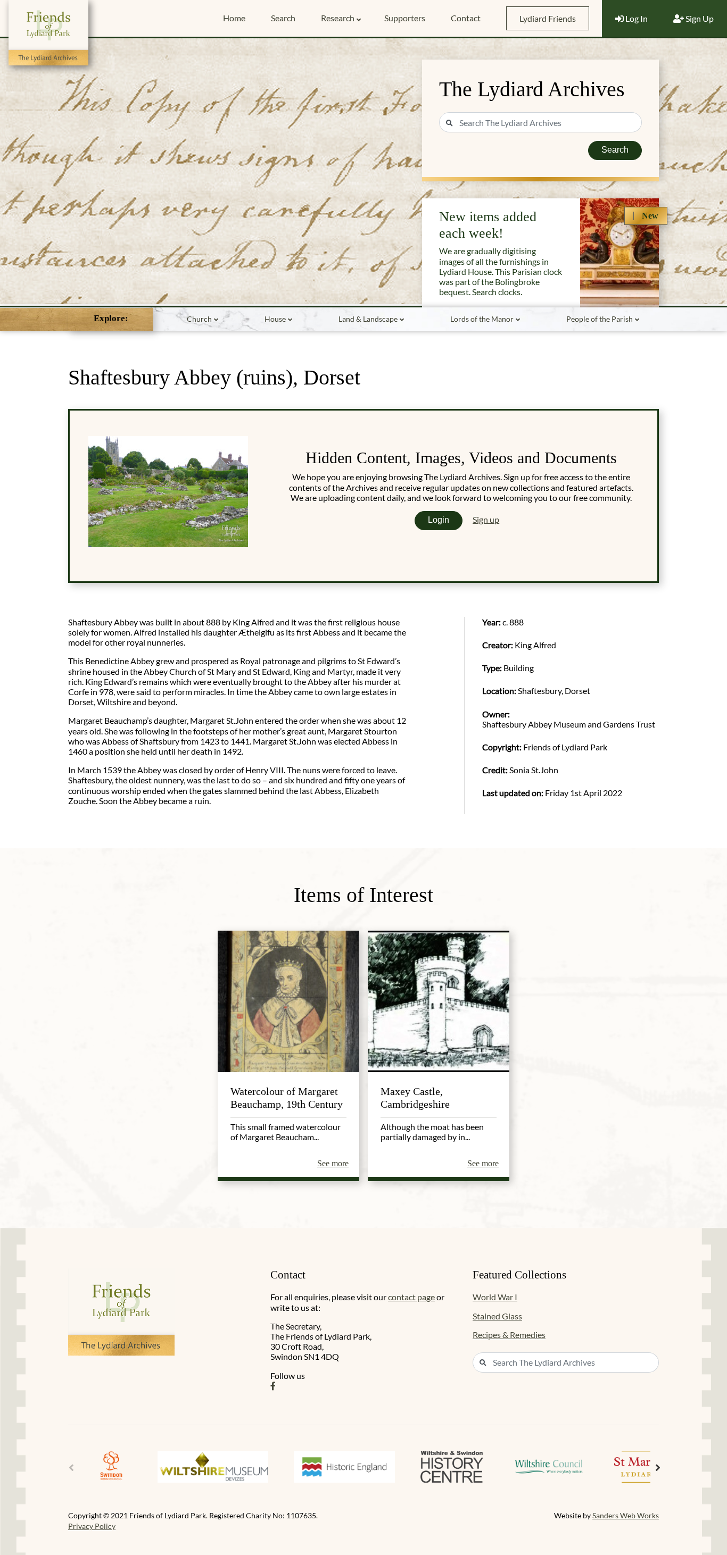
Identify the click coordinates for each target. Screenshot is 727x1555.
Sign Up (699, 18)
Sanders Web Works (625, 1515)
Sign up (486, 519)
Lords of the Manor (482, 318)
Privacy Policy (91, 1526)
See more (333, 1163)
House (275, 318)
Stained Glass (497, 1316)
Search (283, 18)
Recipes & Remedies (509, 1335)
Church (199, 318)
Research (337, 18)
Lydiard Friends (547, 18)
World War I (495, 1297)
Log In (636, 18)
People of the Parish (599, 318)
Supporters (404, 18)
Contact (466, 18)
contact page (411, 1297)
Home (234, 18)
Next (657, 1467)
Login (438, 519)
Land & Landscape (368, 318)
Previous (71, 1467)
